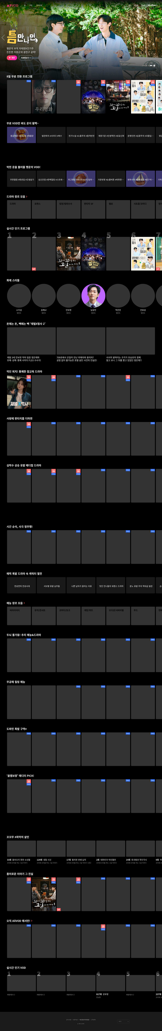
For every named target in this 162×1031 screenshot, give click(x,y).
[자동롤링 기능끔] (154, 65)
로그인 (136, 5)
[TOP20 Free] (68, 97)
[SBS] (152, 5)
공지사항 (68, 1020)
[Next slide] (158, 38)
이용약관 (75, 1020)
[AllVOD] (12, 5)
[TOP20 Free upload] (68, 894)
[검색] (130, 5)
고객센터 (93, 1020)
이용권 (143, 5)
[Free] (19, 97)
